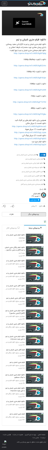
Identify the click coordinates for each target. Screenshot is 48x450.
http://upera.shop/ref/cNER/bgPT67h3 (29, 102)
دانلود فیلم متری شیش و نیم (15, 235)
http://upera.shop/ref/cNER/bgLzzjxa (30, 132)
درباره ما (43, 437)
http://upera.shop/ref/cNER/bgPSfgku (30, 114)
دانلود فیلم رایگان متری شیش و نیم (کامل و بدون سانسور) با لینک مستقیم (15, 248)
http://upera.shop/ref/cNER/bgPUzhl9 (30, 90)
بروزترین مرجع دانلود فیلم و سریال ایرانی (15, 264)
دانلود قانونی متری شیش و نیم (33, 176)
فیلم (41, 154)
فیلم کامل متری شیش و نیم (15, 298)
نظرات (11, 214)
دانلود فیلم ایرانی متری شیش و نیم (32, 163)
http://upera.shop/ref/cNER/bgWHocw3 (29, 126)
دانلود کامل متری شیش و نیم (15, 286)
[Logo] (40, 14)
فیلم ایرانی (36, 193)
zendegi (22, 238)
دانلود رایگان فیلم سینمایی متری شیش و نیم (29, 180)
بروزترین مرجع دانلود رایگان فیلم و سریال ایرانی (15, 327)
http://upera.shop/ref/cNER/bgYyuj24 (30, 144)
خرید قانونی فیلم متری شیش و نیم (32, 171)
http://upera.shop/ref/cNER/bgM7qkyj (30, 53)
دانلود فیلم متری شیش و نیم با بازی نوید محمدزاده (15, 337)
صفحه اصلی (41, 434)
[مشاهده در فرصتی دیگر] (40, 237)
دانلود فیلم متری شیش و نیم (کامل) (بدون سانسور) (15, 312)
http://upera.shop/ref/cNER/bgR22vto (30, 65)
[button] (34, 200)
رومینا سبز (22, 253)
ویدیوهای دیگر (33, 214)
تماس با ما (36, 437)
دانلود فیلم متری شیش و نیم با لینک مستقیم (15, 376)
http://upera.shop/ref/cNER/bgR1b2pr (30, 77)
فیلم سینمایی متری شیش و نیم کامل (32, 184)
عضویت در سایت (18, 434)
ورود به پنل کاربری (30, 434)
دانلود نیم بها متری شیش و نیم (33, 167)
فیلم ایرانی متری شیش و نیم (34, 159)
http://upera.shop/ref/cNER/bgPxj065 (30, 138)
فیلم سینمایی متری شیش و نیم (26, 154)
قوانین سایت (7, 434)
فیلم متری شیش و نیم (17, 362)
